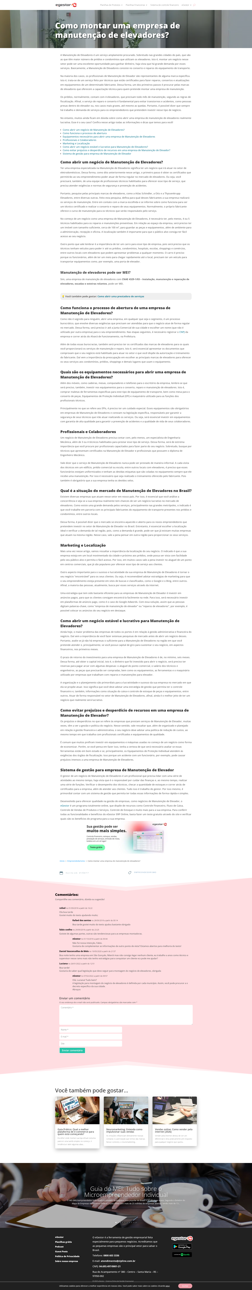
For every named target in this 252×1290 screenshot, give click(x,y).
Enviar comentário (72, 1050)
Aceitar (185, 1286)
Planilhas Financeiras (135, 5)
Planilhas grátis (63, 1242)
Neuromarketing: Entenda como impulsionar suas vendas (124, 1130)
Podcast (59, 1246)
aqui (168, 1286)
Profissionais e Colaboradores (79, 140)
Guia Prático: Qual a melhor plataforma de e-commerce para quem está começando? (76, 1132)
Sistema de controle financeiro (164, 5)
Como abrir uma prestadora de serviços (121, 296)
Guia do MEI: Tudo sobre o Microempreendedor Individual (126, 1191)
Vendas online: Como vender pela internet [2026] (173, 1130)
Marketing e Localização (76, 143)
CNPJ (182, 332)
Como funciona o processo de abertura (85, 133)
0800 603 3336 (111, 1255)
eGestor (185, 5)
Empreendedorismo (145, 872)
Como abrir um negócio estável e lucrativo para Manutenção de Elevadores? (105, 146)
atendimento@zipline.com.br (118, 1261)
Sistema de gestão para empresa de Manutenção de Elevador (97, 153)
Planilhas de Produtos (110, 5)
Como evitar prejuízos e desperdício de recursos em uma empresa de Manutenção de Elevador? (116, 150)
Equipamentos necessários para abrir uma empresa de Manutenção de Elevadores (109, 136)
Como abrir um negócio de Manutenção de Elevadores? (94, 129)
